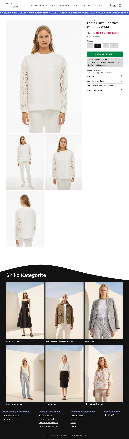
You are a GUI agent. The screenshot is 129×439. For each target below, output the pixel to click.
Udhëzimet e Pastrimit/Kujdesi (100, 85)
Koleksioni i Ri (77, 415)
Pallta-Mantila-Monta (57, 341)
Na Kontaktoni (45, 415)
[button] (110, 5)
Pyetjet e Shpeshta (48, 419)
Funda (49, 404)
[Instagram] (109, 415)
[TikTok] (112, 415)
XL (115, 46)
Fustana (11, 341)
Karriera (6, 419)
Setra (88, 341)
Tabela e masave (94, 90)
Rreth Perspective (11, 415)
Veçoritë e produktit (96, 81)
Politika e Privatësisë (48, 422)
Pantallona (12, 404)
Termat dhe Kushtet (48, 426)
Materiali (90, 76)
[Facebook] (105, 415)
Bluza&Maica (92, 404)
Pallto (73, 426)
